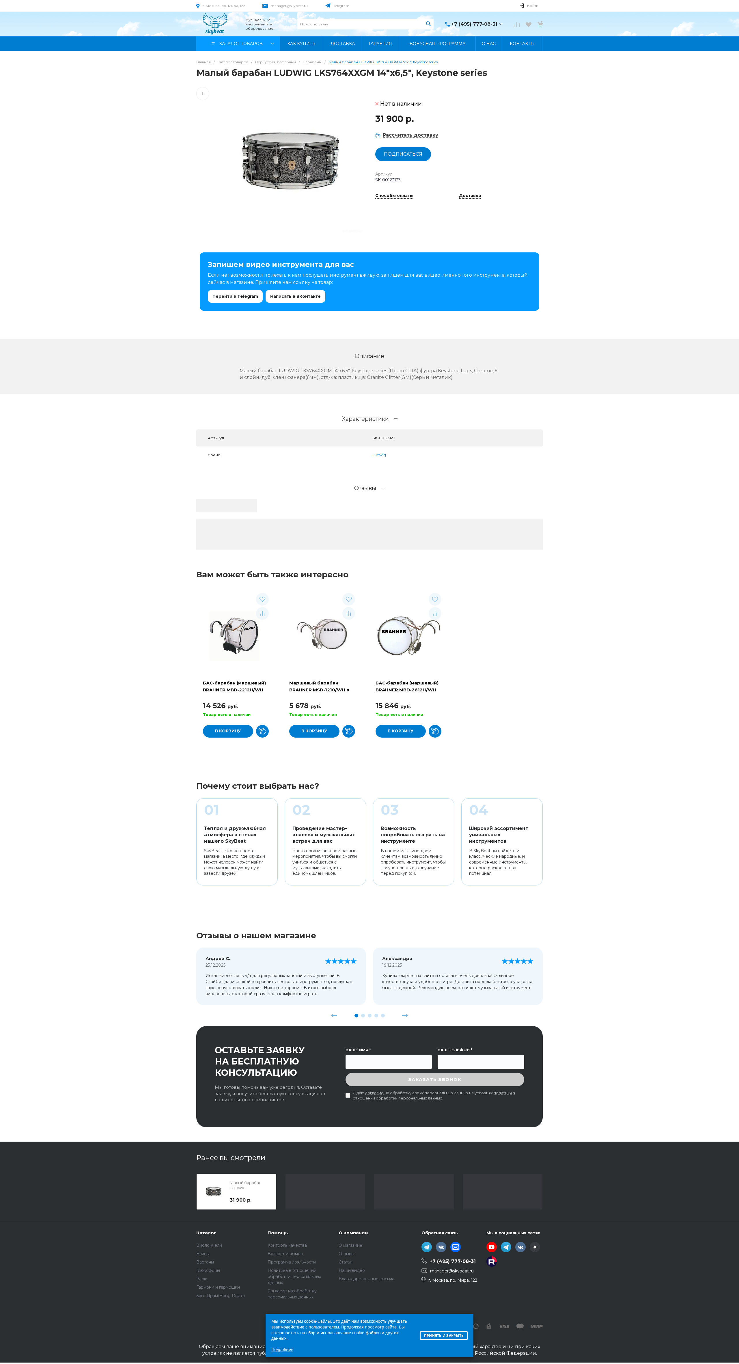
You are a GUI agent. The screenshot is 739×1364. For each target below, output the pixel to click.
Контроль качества (287, 1245)
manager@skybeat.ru (289, 5)
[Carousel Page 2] (363, 1015)
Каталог (206, 1232)
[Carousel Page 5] (383, 1015)
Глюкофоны (208, 1270)
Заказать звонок (435, 1079)
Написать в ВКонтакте (295, 296)
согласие (374, 1093)
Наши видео (352, 1270)
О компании (353, 1232)
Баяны (203, 1253)
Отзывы (346, 1253)
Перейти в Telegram (235, 296)
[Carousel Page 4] (376, 1015)
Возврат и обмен (285, 1253)
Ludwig (379, 455)
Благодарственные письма (366, 1278)
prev (334, 1015)
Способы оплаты (394, 195)
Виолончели (209, 1245)
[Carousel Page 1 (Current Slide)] (356, 1015)
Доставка (470, 195)
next (405, 1015)
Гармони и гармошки (218, 1287)
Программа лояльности (292, 1262)
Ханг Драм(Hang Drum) (220, 1295)
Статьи (345, 1262)
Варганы (205, 1262)
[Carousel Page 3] (370, 1015)
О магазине (350, 1245)
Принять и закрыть (444, 1335)
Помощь (278, 1232)
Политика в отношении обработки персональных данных (294, 1276)
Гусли (202, 1278)
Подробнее (282, 1349)
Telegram (341, 5)
